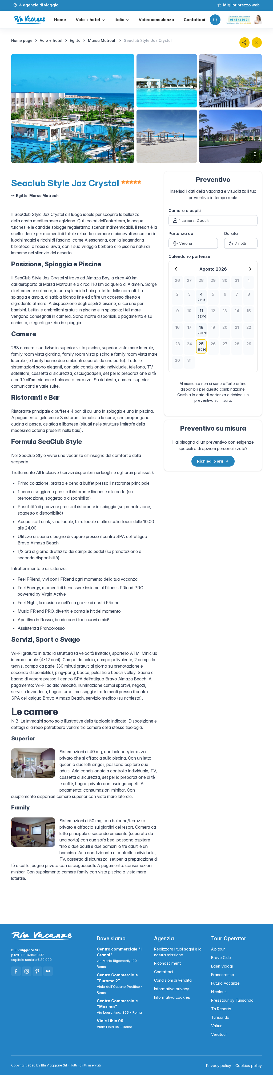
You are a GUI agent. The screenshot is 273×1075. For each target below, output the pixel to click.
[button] (90, 20)
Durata (231, 233)
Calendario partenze (189, 256)
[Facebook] (16, 971)
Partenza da (180, 233)
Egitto (75, 40)
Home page (22, 40)
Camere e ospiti (184, 210)
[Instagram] (26, 971)
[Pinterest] (37, 971)
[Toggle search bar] (215, 19)
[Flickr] (48, 971)
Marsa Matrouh (102, 40)
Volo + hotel (51, 40)
